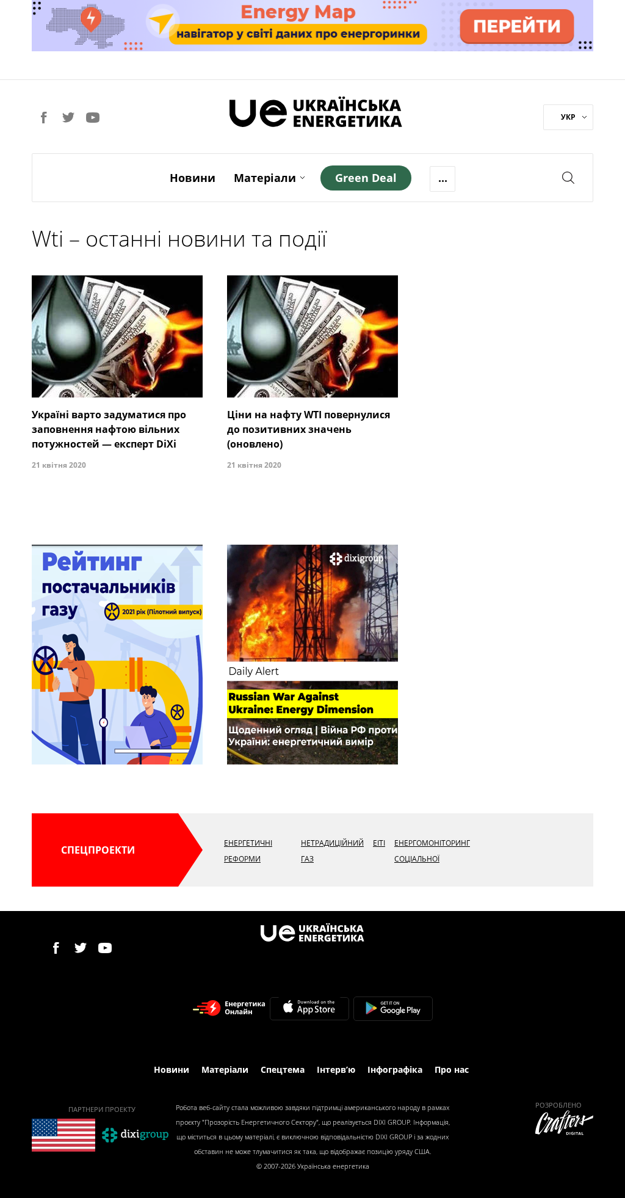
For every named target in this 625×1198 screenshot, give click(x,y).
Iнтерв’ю (336, 1069)
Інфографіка (394, 1069)
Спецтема (283, 1069)
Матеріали (265, 177)
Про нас (452, 1069)
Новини (192, 177)
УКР (568, 117)
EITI (379, 843)
